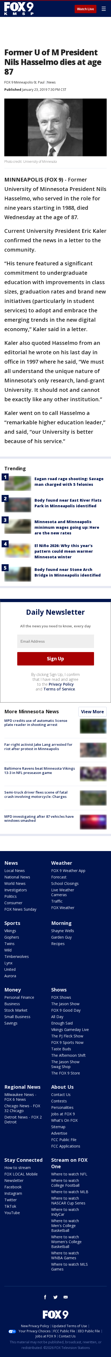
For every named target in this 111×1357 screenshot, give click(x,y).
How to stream (17, 1167)
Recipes (58, 943)
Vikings (10, 930)
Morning (61, 923)
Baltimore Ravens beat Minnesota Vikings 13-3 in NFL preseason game (39, 770)
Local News (14, 870)
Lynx (8, 962)
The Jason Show (65, 1003)
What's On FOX (64, 1120)
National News (17, 877)
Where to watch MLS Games (69, 1267)
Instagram (13, 1193)
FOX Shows (61, 997)
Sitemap (58, 1126)
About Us (62, 1087)
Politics (10, 896)
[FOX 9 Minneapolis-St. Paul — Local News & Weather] (20, 8)
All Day (57, 1016)
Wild (8, 950)
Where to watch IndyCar (65, 1212)
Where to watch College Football (65, 1183)
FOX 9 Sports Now (67, 1042)
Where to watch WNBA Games (65, 1255)
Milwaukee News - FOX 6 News (20, 1097)
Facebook (13, 1186)
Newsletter (13, 1180)
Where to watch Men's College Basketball (65, 1225)
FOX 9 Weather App (68, 870)
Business (12, 1003)
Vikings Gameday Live (70, 1029)
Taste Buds (61, 1048)
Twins (9, 943)
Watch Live (85, 9)
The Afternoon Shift (68, 1055)
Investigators (15, 889)
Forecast (59, 877)
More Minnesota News (31, 711)
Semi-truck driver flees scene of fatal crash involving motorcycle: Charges (36, 794)
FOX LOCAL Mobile (21, 1174)
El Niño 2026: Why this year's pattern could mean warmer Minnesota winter (63, 551)
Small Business (17, 1016)
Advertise (59, 1133)
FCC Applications (65, 1146)
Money (12, 989)
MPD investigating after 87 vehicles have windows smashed (39, 818)
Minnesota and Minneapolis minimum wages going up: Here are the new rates (66, 527)
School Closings (65, 883)
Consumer (13, 902)
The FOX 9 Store (65, 1073)
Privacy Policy (61, 684)
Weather (61, 863)
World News (15, 883)
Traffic (57, 901)
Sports (12, 923)
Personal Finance (19, 997)
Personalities (62, 1107)
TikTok (10, 1206)
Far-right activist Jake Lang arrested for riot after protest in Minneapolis (38, 746)
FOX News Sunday (20, 909)
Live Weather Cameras (62, 892)
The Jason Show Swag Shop (65, 1064)
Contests (59, 1100)
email (65, 1297)
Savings (11, 1023)
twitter (55, 1297)
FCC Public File (64, 1139)
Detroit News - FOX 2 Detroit (23, 1119)
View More (92, 712)
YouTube (12, 1212)
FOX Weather (62, 907)
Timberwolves (16, 956)
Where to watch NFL (69, 1174)
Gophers (11, 937)
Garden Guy (61, 937)
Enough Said (62, 1023)
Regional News (22, 1087)
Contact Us (61, 1094)
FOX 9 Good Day (66, 1010)
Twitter (10, 1199)
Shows (59, 989)
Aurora (10, 975)
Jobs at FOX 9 (63, 1113)
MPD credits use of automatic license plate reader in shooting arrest (35, 722)
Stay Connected (23, 1160)
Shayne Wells (62, 930)
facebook (45, 1297)
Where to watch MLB (69, 1191)
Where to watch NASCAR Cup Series (68, 1201)
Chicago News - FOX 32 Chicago (22, 1108)
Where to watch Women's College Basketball (66, 1241)
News (51, 82)
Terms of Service (59, 689)
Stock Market (15, 1010)
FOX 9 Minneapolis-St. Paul (24, 82)
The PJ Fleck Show (67, 1035)
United (10, 969)
